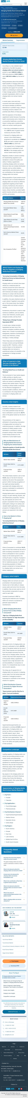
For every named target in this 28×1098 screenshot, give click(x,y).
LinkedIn (13, 917)
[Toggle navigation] (25, 3)
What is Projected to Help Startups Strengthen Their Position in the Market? (13, 986)
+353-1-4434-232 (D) (10, 1028)
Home (2, 7)
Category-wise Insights (9, 993)
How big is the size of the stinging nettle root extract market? (12, 858)
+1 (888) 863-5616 (9, 1031)
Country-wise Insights (8, 990)
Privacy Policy (21, 1052)
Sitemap (15, 1058)
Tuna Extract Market (8, 943)
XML (25, 1055)
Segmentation (20, 40)
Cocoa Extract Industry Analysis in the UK (13, 946)
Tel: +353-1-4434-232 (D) (9, 1080)
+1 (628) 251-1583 (9, 1025)
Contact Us (22, 1046)
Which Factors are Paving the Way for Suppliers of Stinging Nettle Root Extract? (13, 981)
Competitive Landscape (9, 996)
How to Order (7, 1049)
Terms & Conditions (8, 1055)
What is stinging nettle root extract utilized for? (12, 900)
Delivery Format (18, 1049)
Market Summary (8, 40)
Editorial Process (13, 1011)
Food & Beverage (8, 7)
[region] (14, 229)
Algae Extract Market (8, 953)
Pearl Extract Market (8, 949)
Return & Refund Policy (8, 1052)
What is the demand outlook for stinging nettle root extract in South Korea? (13, 887)
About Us (4, 1046)
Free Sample (14, 961)
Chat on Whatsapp (9, 1022)
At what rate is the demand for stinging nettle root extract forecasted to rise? (11, 876)
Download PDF (15, 966)
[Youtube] (21, 1088)
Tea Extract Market (7, 939)
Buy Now (15, 35)
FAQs (18, 1055)
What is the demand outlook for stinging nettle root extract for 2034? (13, 870)
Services (12, 1046)
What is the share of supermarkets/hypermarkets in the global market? (12, 894)
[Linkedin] (19, 1088)
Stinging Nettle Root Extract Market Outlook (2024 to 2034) (12, 977)
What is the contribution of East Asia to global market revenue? (13, 881)
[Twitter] (17, 1088)
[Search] (21, 5)
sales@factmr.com (9, 1034)
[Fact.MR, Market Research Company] (5, 1)
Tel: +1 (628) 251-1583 (6, 1070)
